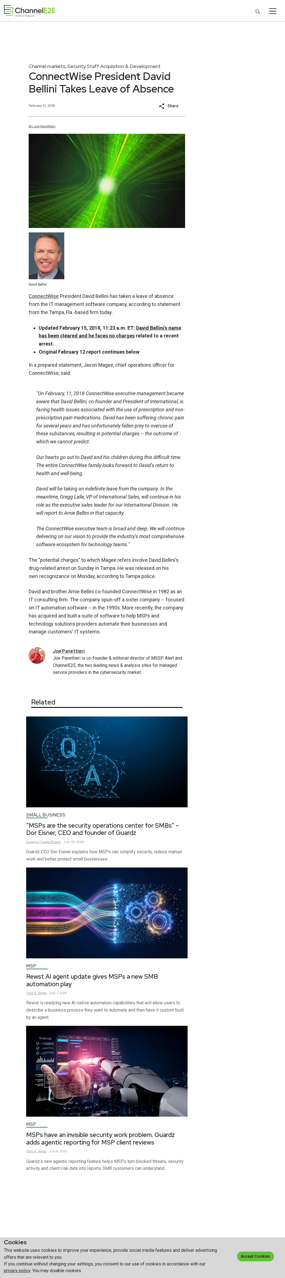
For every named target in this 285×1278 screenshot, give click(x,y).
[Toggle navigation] (272, 11)
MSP (31, 966)
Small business (45, 815)
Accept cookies (255, 1256)
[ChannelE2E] (29, 11)
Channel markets (47, 66)
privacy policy (17, 1270)
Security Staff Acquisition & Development (114, 66)
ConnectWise (44, 296)
